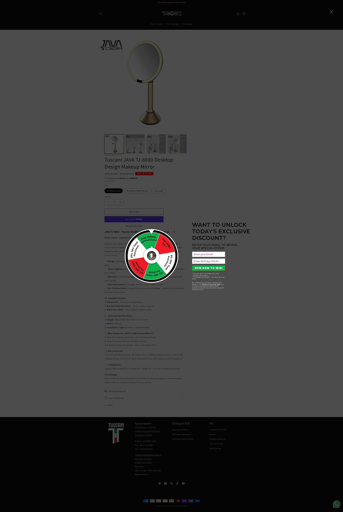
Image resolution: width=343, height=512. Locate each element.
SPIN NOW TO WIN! (209, 268)
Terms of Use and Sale (211, 284)
